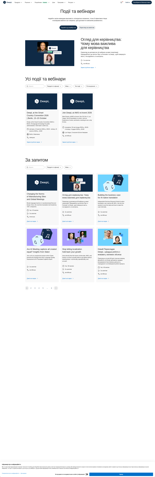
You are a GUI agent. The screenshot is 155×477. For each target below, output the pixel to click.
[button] (42, 119)
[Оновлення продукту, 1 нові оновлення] (121, 2)
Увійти (127, 2)
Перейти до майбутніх (68, 27)
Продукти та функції (53, 86)
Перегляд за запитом (87, 27)
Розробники (41, 2)
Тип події (77, 86)
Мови (67, 86)
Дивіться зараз (31, 221)
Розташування (90, 86)
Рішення (27, 2)
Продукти (17, 2)
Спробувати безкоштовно (141, 2)
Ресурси (70, 2)
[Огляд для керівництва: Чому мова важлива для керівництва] (49, 53)
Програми (61, 2)
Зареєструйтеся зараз (87, 67)
